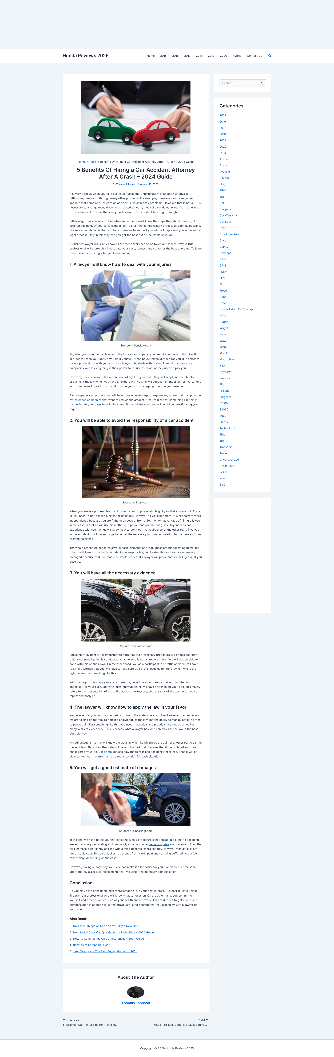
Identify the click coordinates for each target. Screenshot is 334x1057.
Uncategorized (229, 459)
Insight (224, 328)
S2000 (224, 409)
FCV (222, 278)
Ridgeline (226, 397)
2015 (223, 115)
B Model (225, 178)
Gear (223, 296)
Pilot (222, 384)
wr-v (222, 478)
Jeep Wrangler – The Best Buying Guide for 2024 (105, 951)
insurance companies (87, 400)
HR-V (223, 315)
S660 (223, 415)
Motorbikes (227, 359)
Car (222, 203)
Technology (227, 428)
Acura (223, 165)
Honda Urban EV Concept (237, 309)
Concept (225, 253)
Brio (222, 196)
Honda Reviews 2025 (86, 55)
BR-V (223, 190)
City (222, 228)
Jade (223, 334)
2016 (223, 121)
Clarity (224, 246)
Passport (225, 378)
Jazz (223, 340)
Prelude (224, 390)
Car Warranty (228, 215)
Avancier (225, 171)
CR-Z (223, 265)
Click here (105, 751)
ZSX (222, 484)
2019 (223, 140)
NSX (222, 365)
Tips (222, 434)
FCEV (223, 271)
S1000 (224, 403)
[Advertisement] (104, 24)
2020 (223, 146)
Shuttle (224, 422)
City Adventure (229, 234)
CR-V (223, 259)
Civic (223, 240)
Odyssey (225, 372)
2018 (223, 134)
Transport (226, 447)
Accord (224, 159)
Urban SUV (227, 465)
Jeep (223, 347)
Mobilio (224, 353)
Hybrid (224, 322)
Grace (223, 303)
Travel (224, 453)
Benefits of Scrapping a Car (91, 945)
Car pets (225, 209)
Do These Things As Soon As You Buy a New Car (105, 926)
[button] (269, 56)
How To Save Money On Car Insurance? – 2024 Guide (108, 938)
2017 (223, 128)
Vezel (223, 472)
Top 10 (224, 440)
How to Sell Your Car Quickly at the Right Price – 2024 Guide (113, 932)
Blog (222, 184)
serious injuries (159, 844)
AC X (223, 153)
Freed (223, 290)
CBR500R (226, 221)
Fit (221, 284)
